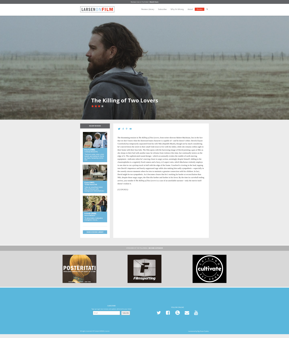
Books (199, 9)
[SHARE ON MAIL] (132, 129)
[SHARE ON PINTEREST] (128, 129)
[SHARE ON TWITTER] (120, 129)
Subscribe (162, 9)
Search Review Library (95, 232)
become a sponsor (156, 248)
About (190, 9)
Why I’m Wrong (177, 9)
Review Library (147, 9)
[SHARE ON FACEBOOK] (124, 129)
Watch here (154, 2)
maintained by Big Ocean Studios (198, 331)
